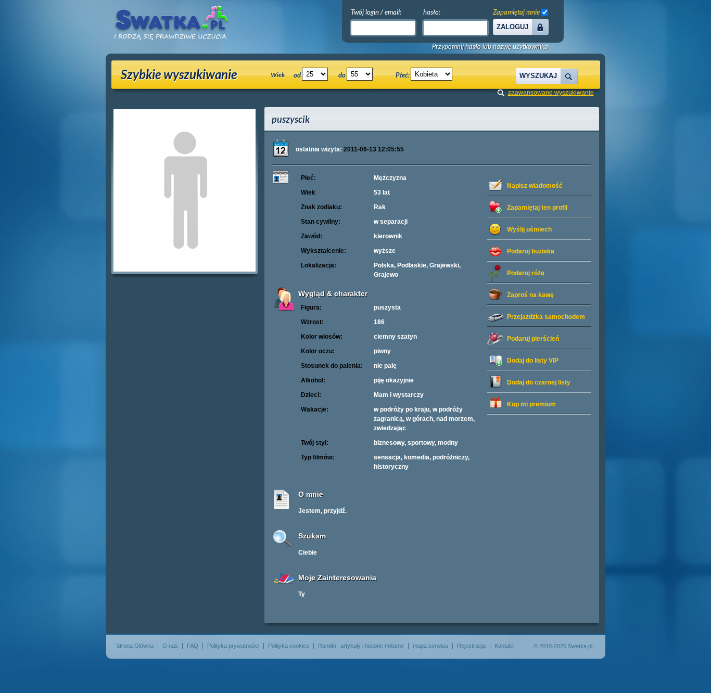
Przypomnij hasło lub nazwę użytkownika (490, 46)
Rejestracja (471, 646)
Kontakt (504, 646)
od (297, 75)
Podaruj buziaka (530, 251)
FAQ (192, 646)
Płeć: (403, 75)
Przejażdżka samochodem (546, 316)
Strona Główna (135, 646)
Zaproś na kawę (530, 295)
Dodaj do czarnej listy (538, 382)
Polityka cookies (288, 646)
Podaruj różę (525, 273)
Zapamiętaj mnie (516, 12)
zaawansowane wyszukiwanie (551, 92)
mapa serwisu (430, 646)
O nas (170, 646)
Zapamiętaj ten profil (537, 207)
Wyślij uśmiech (529, 229)
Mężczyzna (390, 178)
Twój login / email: (376, 12)
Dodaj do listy (532, 360)
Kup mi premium (531, 404)
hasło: (431, 12)
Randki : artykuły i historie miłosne (361, 646)
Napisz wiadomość (535, 185)
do (342, 75)
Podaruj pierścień (533, 338)
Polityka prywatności (233, 646)
